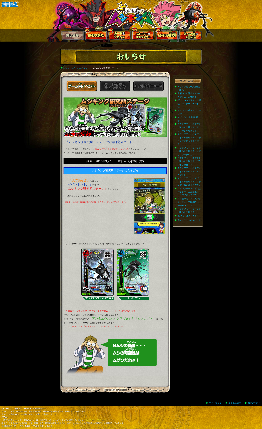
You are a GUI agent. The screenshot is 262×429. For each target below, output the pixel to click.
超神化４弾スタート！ (188, 215)
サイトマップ (215, 403)
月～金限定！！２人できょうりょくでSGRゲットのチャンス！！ (189, 202)
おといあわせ (254, 403)
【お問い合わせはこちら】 (96, 420)
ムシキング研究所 (167, 36)
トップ (66, 68)
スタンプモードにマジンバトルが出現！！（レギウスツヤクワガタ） (189, 151)
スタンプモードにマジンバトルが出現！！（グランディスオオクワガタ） (189, 181)
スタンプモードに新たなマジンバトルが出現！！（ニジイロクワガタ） (189, 191)
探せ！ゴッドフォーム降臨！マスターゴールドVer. (189, 103)
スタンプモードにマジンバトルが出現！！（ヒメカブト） (189, 171)
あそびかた (96, 36)
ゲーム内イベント (80, 68)
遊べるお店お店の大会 (190, 36)
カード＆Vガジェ (119, 36)
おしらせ (72, 36)
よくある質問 (234, 403)
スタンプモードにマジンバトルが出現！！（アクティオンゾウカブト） (189, 127)
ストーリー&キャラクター (143, 36)
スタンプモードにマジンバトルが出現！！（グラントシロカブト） (189, 161)
